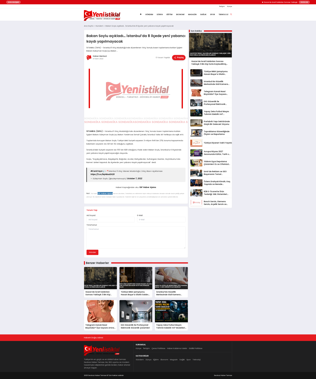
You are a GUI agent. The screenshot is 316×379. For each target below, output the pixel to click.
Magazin (192, 14)
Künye (229, 6)
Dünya (160, 14)
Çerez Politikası (158, 348)
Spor (212, 14)
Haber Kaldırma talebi (177, 348)
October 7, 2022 (134, 178)
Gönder (92, 252)
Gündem (149, 14)
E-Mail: (140, 215)
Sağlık (203, 14)
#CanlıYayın (97, 171)
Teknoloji (223, 14)
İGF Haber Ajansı (147, 187)
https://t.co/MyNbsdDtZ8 (103, 174)
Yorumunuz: (92, 225)
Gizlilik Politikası (195, 348)
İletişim (222, 6)
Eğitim (169, 14)
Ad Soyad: (91, 215)
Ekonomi (180, 14)
